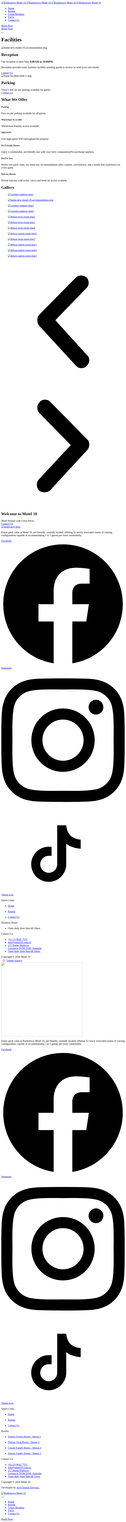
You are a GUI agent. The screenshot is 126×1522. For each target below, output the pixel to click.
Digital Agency (14, 960)
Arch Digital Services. (28, 1487)
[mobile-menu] (2, 32)
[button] (63, 322)
